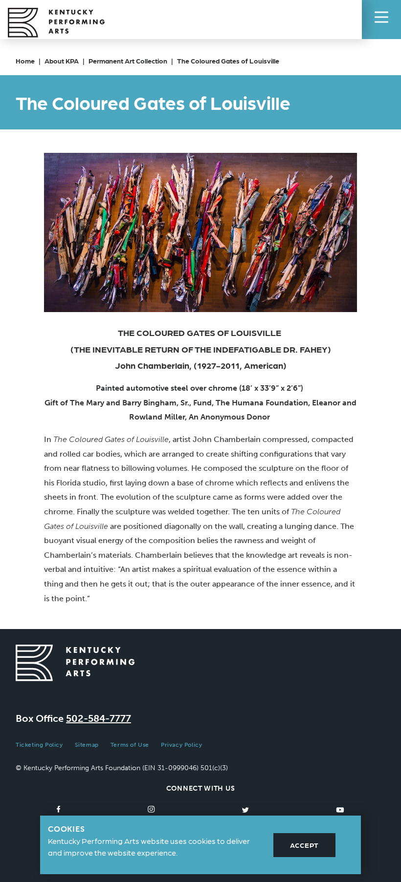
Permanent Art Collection (128, 60)
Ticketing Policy (39, 744)
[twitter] (245, 809)
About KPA (62, 60)
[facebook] (59, 809)
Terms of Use (130, 744)
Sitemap (87, 744)
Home (25, 60)
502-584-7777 (98, 718)
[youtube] (340, 809)
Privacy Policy (181, 744)
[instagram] (151, 809)
